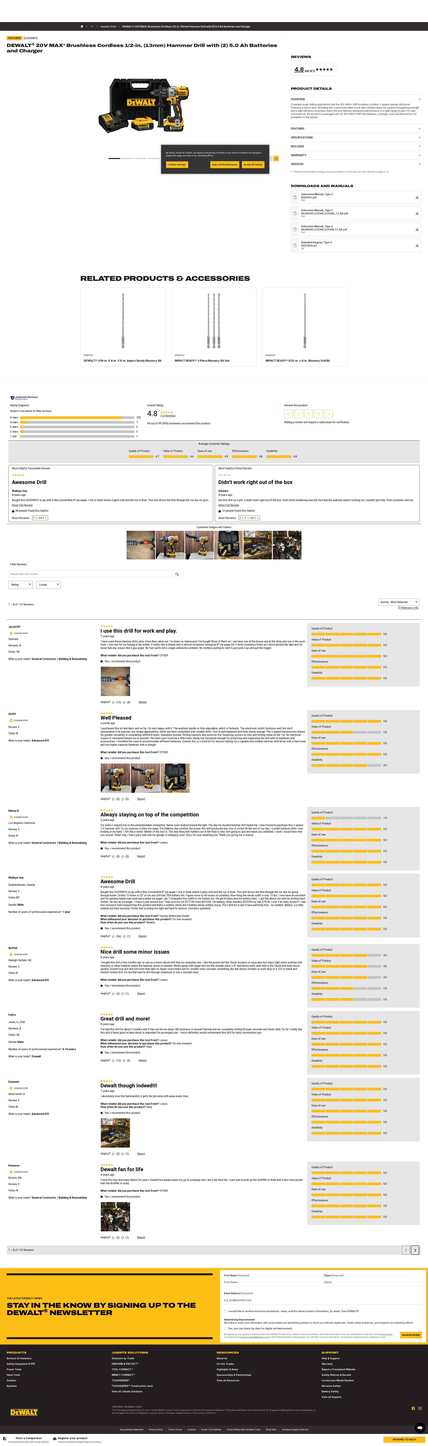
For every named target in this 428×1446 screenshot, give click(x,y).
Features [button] (297, 128)
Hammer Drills (108, 26)
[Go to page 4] (153, 158)
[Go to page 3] (140, 158)
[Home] (82, 26)
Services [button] (297, 164)
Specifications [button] (302, 137)
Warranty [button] (299, 155)
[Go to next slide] (276, 158)
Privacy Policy (385, 1334)
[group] (26, 1440)
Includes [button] (297, 146)
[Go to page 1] (114, 158)
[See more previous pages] (92, 26)
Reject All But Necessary (225, 164)
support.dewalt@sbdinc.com (254, 1337)
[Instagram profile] (420, 1408)
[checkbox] (225, 1311)
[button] (356, 65)
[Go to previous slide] (270, 158)
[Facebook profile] (413, 1408)
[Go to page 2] (127, 158)
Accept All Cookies (253, 164)
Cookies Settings (177, 164)
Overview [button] (298, 99)
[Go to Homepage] (24, 1412)
